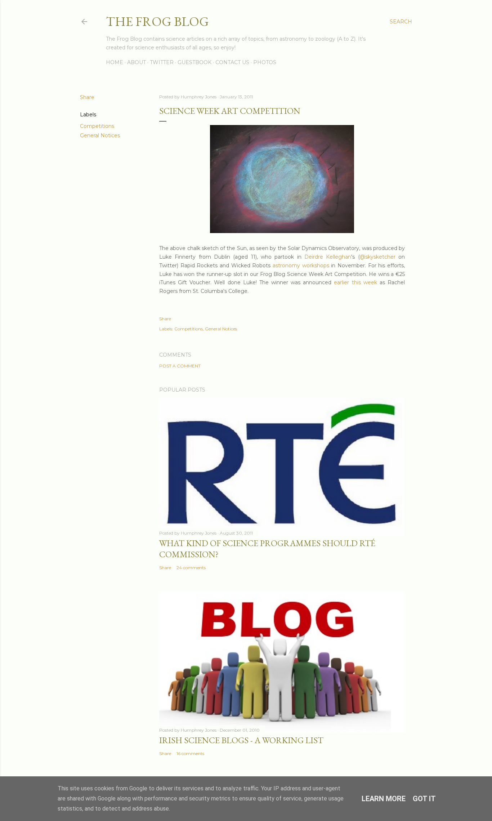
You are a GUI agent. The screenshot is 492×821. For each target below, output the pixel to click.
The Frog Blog (157, 21)
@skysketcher (377, 257)
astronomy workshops (301, 265)
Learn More (384, 798)
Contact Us (232, 62)
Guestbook (194, 62)
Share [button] (87, 97)
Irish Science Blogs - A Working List (241, 740)
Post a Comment (180, 366)
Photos (264, 62)
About (136, 62)
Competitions (97, 126)
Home (114, 62)
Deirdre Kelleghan (327, 257)
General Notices (100, 135)
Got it (424, 798)
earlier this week (355, 282)
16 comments (190, 753)
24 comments (191, 567)
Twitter (162, 62)
